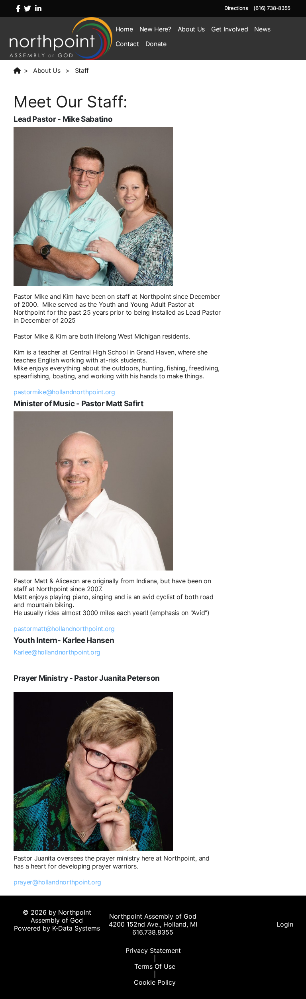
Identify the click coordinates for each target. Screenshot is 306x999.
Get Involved (229, 29)
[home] (19, 70)
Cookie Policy (155, 982)
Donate (156, 44)
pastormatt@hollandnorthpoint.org (64, 629)
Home (124, 29)
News (262, 29)
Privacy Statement (153, 950)
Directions (236, 8)
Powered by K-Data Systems (57, 928)
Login (285, 924)
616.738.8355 (152, 932)
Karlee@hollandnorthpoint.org (57, 652)
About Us (191, 29)
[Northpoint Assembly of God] (61, 38)
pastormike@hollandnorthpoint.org (64, 392)
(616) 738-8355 (271, 8)
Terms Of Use (154, 966)
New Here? (155, 29)
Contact (127, 44)
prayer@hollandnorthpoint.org (57, 882)
